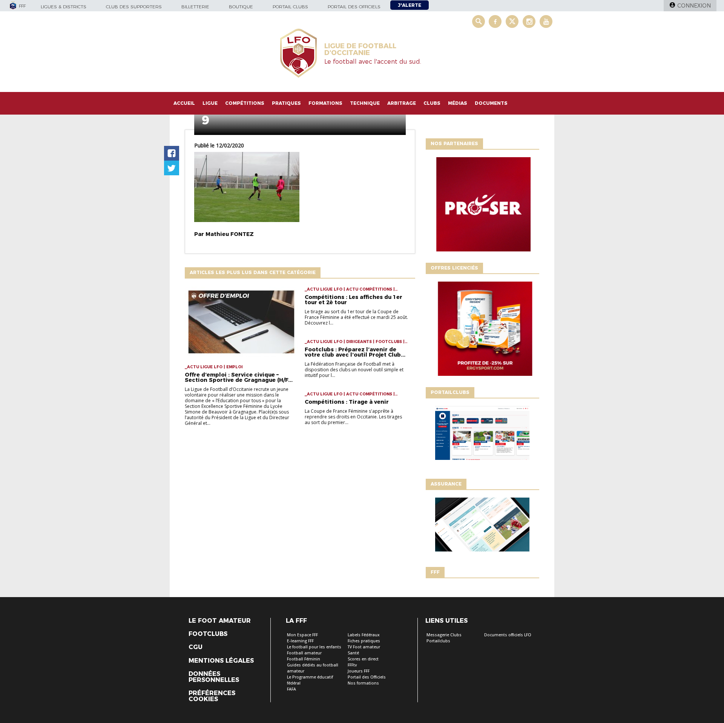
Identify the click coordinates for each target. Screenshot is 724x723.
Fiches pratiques (364, 641)
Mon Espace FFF (302, 635)
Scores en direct (363, 659)
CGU (195, 647)
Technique (365, 103)
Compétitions (244, 103)
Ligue (210, 103)
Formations (325, 103)
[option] (482, 206)
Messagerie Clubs (444, 635)
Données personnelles (214, 677)
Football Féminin (303, 659)
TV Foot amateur (364, 647)
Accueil (184, 103)
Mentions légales (221, 661)
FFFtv (352, 665)
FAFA (291, 689)
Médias (457, 103)
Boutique (241, 7)
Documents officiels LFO (507, 635)
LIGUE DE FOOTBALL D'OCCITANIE (360, 49)
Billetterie (195, 7)
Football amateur (304, 653)
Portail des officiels (354, 7)
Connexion (694, 5)
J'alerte (409, 5)
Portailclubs (438, 641)
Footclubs (208, 634)
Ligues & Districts (63, 7)
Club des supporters (134, 7)
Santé (353, 653)
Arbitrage (401, 103)
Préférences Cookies (212, 696)
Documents (491, 103)
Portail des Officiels (367, 677)
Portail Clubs (290, 7)
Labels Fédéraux (364, 635)
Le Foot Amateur (220, 621)
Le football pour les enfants (314, 647)
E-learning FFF (300, 641)
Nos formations (363, 683)
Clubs (431, 103)
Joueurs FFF (359, 671)
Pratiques (286, 103)
